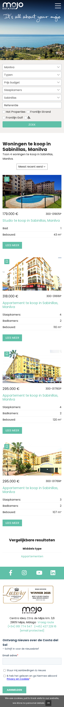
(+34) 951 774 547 (20, 626)
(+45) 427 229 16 (45, 626)
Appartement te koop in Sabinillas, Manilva (30, 305)
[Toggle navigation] (57, 5)
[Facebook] (11, 573)
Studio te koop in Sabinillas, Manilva (31, 220)
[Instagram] (24, 573)
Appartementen (32, 556)
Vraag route (46, 622)
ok (48, 702)
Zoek (32, 125)
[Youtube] (39, 573)
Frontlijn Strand (40, 112)
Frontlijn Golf (14, 118)
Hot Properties (15, 112)
